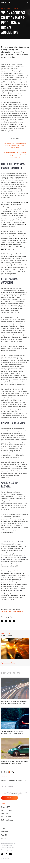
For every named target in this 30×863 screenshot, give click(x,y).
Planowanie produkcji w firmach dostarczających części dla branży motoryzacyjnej (15, 155)
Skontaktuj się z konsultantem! (12, 611)
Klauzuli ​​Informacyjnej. (15, 794)
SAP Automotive (6, 635)
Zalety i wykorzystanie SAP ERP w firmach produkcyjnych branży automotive (15, 145)
